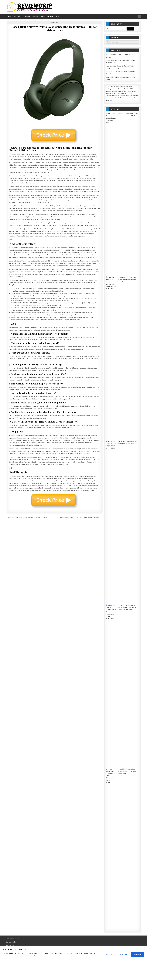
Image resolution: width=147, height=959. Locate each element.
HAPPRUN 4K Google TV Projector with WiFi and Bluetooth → (81, 517)
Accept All (137, 954)
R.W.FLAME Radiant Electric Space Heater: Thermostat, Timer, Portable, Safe (127, 607)
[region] (73, 952)
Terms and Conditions (13, 939)
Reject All (123, 954)
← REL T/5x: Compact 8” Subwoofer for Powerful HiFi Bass (26, 517)
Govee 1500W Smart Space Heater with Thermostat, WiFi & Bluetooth (128, 771)
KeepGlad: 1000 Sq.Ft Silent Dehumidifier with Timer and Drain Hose (127, 280)
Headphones (54, 23)
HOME (9, 16)
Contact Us (10, 945)
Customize (109, 954)
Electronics (18, 16)
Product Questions (47, 16)
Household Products (31, 16)
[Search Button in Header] (139, 16)
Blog (57, 16)
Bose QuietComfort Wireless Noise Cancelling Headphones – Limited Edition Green (54, 28)
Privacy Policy (11, 942)
